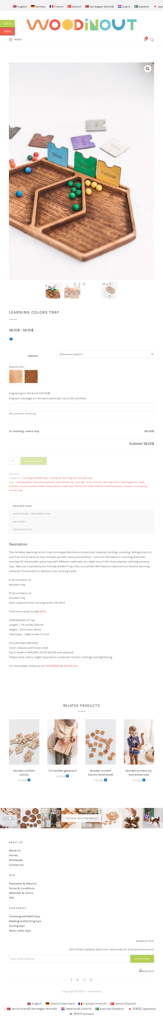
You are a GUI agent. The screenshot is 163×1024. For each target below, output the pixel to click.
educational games (44, 482)
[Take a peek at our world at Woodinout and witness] (132, 818)
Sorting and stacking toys (63, 478)
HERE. (43, 611)
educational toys (65, 482)
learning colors (111, 482)
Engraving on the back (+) (29, 393)
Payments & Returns (23, 883)
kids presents (94, 482)
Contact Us (16, 865)
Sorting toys (17, 926)
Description (22, 506)
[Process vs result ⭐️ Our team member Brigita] (30, 818)
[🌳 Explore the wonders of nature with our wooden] (112, 818)
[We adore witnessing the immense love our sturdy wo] (51, 818)
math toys (67, 486)
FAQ (11, 897)
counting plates (23, 482)
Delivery (19, 521)
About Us (15, 850)
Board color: (17, 366)
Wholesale (15, 860)
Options (33, 356)
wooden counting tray (135, 486)
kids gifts (81, 482)
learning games (129, 482)
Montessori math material (89, 486)
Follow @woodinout (81, 818)
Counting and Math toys (35, 478)
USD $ (9, 23)
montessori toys (113, 486)
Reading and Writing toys (25, 921)
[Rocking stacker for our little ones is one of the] (10, 818)
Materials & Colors (21, 893)
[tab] (81, 506)
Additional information (31, 513)
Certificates (23, 529)
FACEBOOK (71, 666)
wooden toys (16, 490)
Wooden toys (86, 478)
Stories (13, 855)
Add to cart (33, 461)
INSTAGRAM (52, 666)
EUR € (9, 31)
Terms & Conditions (22, 888)
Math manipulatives (50, 486)
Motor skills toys (20, 930)
